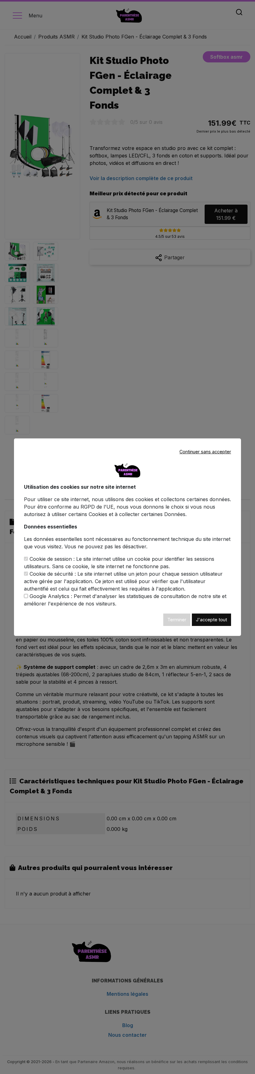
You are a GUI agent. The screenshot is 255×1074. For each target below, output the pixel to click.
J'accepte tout (211, 619)
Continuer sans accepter (205, 451)
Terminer (176, 619)
